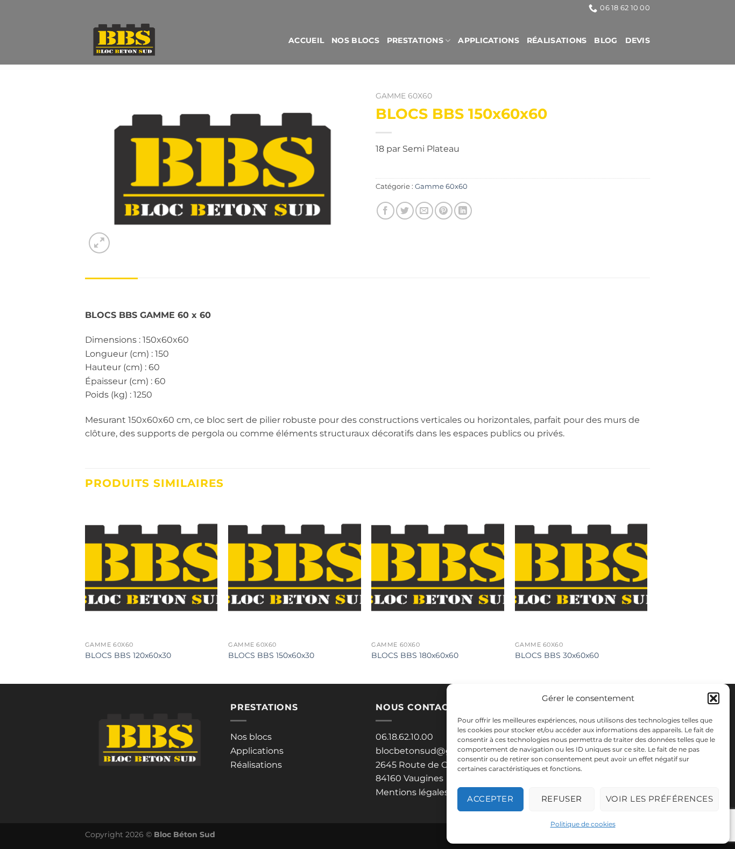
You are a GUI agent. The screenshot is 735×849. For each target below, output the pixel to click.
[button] (713, 698)
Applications (488, 40)
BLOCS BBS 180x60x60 (414, 655)
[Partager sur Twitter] (405, 211)
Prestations (415, 40)
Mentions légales (412, 792)
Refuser (561, 799)
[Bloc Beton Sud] (159, 40)
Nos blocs (355, 40)
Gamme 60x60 (404, 95)
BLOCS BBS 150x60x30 (271, 655)
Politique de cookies (583, 824)
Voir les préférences (659, 799)
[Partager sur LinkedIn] (463, 211)
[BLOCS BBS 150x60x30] (294, 569)
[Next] (647, 592)
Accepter (490, 799)
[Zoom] (99, 242)
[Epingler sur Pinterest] (444, 211)
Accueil (306, 40)
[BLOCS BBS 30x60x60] (581, 569)
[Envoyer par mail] (424, 211)
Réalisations (556, 40)
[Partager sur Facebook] (385, 211)
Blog (605, 40)
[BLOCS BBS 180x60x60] (437, 569)
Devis (637, 40)
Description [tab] (111, 288)
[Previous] (85, 592)
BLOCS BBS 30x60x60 (557, 655)
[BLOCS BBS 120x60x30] (151, 569)
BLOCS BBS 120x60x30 (128, 655)
